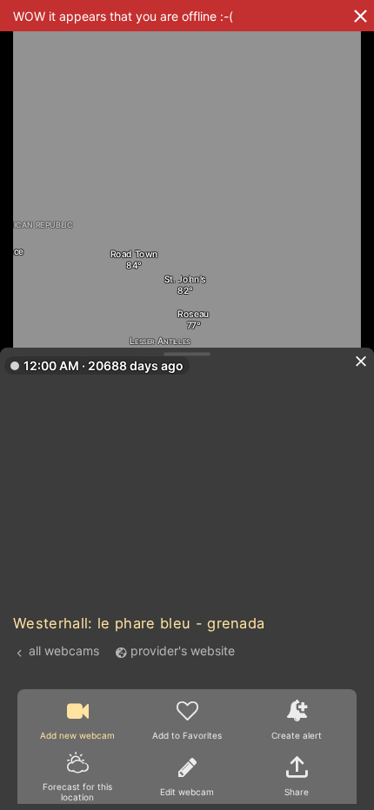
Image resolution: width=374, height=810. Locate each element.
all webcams (64, 651)
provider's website (182, 651)
